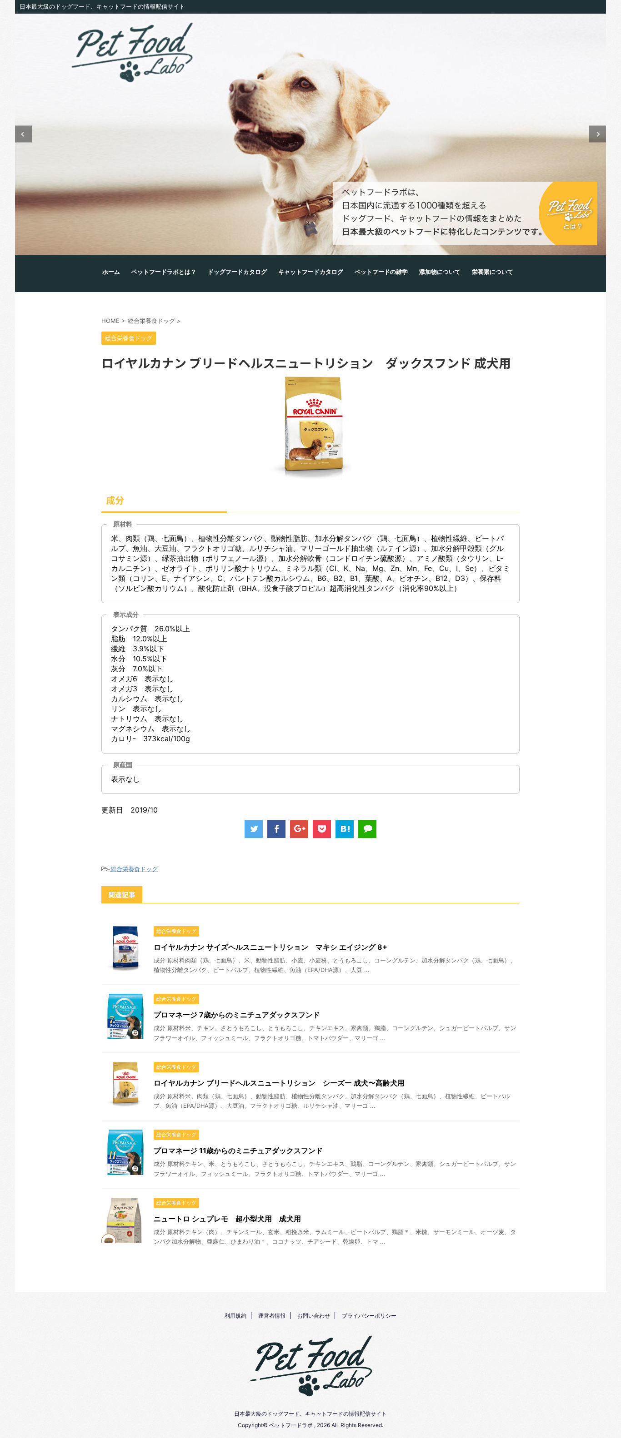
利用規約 (235, 1315)
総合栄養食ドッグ (134, 869)
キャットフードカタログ (310, 272)
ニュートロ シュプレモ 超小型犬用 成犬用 (227, 1218)
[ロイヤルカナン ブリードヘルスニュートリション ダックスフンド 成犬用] (345, 829)
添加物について (440, 272)
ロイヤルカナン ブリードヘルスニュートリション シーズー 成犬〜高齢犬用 (279, 1082)
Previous (23, 134)
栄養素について (492, 272)
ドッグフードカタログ (237, 272)
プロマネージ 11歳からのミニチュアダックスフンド (238, 1150)
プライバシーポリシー (369, 1315)
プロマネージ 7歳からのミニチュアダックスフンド (237, 1014)
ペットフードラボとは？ (163, 272)
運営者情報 (271, 1315)
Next (597, 134)
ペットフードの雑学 (381, 272)
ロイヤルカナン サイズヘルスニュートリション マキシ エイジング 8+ (270, 947)
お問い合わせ (313, 1315)
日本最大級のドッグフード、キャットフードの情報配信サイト (310, 1413)
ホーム (111, 272)
